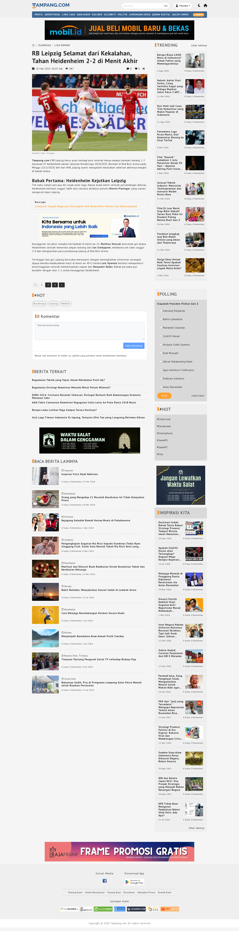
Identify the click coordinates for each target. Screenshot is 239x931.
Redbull (65, 303)
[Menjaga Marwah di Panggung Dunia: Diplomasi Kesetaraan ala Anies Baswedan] (194, 579)
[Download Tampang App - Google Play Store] (134, 881)
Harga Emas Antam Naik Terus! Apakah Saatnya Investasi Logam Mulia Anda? (169, 264)
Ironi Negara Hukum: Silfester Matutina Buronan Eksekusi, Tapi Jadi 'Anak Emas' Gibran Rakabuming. (171, 630)
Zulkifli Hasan (171, 336)
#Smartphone (165, 433)
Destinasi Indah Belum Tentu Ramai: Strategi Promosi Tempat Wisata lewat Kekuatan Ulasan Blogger (171, 528)
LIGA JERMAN (62, 45)
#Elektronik (164, 419)
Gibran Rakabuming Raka (177, 361)
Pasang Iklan (114, 892)
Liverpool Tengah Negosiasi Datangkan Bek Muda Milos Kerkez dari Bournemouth (86, 206)
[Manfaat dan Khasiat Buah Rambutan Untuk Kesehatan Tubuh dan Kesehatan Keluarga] (45, 568)
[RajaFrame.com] (86, 908)
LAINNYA (198, 14)
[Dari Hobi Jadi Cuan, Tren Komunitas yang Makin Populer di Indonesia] (195, 111)
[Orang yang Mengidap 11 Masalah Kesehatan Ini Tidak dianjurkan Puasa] (45, 498)
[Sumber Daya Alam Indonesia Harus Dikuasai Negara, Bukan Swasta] (194, 758)
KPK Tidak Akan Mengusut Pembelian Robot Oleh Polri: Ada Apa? (169, 809)
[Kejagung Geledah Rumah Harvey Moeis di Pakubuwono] (45, 522)
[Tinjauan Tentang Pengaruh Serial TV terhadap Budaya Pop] (45, 661)
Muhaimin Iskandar (174, 327)
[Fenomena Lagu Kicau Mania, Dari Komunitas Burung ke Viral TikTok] (195, 137)
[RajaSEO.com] (153, 908)
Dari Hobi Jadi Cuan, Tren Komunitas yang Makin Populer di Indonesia (170, 110)
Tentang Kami (75, 892)
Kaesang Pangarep (174, 310)
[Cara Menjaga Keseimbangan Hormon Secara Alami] (45, 614)
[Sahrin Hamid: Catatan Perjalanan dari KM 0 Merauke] (194, 655)
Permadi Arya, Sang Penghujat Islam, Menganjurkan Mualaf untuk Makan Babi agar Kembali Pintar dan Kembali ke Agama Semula (171, 681)
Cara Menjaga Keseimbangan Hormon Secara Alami (93, 613)
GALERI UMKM (180, 14)
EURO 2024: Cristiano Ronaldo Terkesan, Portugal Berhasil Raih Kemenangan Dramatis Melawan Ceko (86, 396)
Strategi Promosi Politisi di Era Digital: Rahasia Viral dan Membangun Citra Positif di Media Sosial (170, 733)
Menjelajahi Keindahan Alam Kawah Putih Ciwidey (92, 636)
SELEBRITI (110, 14)
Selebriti (68, 540)
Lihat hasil (198, 395)
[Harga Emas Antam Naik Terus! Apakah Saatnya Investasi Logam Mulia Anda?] (195, 265)
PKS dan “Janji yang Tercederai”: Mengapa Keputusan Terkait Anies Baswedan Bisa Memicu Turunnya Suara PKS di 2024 (171, 707)
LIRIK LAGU (68, 14)
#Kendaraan (164, 426)
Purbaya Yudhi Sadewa (176, 344)
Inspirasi (68, 470)
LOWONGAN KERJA (140, 14)
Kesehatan (69, 493)
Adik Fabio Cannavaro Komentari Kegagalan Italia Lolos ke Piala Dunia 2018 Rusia (84, 402)
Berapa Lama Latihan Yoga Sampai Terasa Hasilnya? (64, 409)
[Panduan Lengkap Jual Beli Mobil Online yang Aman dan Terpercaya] (195, 239)
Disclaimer (129, 892)
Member (183, 5)
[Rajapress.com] (136, 908)
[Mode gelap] (199, 6)
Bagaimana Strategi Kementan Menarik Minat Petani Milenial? (71, 387)
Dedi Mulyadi (170, 353)
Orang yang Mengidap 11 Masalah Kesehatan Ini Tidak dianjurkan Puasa (102, 499)
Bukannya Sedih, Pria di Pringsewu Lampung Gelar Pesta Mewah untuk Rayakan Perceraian (101, 684)
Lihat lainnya (199, 45)
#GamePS (162, 440)
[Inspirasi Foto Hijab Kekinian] (45, 475)
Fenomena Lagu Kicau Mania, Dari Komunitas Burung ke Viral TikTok (170, 136)
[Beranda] (205, 6)
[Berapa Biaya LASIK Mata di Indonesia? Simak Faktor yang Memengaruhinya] (195, 60)
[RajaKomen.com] (103, 908)
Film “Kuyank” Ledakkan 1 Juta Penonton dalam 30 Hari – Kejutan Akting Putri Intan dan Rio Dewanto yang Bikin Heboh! (169, 163)
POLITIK (122, 14)
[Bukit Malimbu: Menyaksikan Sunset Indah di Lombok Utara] (45, 591)
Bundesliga (39, 303)
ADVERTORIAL (52, 14)
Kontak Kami (164, 892)
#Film (160, 454)
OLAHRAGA (44, 45)
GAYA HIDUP (83, 14)
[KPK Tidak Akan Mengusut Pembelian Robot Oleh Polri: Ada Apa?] (194, 809)
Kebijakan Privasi (146, 892)
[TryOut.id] (169, 908)
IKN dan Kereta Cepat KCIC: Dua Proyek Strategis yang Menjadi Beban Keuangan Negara (171, 784)
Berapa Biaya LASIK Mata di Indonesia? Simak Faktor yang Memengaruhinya (169, 59)
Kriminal (68, 516)
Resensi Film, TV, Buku (76, 655)
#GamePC (162, 447)
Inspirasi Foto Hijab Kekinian (79, 474)
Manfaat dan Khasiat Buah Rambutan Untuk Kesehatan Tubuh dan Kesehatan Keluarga (103, 568)
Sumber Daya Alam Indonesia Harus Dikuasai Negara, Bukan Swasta (170, 757)
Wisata (68, 586)
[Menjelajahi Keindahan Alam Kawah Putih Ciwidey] (45, 637)
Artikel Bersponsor (95, 892)
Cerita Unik (70, 679)
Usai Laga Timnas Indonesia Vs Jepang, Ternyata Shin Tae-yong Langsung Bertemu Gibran (88, 417)
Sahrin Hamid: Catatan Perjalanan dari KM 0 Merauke (171, 653)
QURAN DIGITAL (161, 14)
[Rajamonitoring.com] (119, 908)
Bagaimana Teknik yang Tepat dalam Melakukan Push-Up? (68, 380)
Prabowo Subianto (173, 378)
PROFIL (39, 14)
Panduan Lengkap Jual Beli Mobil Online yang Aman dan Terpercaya (168, 238)
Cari (166, 5)
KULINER (97, 14)
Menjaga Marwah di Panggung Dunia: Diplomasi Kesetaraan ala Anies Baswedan (171, 579)
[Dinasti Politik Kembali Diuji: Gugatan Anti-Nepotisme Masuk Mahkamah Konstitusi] (194, 604)
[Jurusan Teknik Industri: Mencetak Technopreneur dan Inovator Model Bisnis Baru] (195, 188)
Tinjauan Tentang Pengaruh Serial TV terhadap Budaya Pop (98, 659)
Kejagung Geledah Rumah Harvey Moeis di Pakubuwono (95, 520)
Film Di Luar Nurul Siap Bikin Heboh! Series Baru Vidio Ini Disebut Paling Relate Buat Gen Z (170, 214)
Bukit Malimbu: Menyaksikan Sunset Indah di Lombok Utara (98, 590)
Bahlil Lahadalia (172, 319)
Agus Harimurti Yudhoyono (178, 370)
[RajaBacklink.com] (69, 908)
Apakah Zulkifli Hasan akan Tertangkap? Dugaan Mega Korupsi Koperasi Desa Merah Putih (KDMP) (170, 554)
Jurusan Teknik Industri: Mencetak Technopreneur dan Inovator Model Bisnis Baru (169, 188)
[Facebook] (105, 880)
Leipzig (54, 303)
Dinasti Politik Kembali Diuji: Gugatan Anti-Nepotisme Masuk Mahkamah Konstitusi (170, 605)
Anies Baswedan (172, 387)
